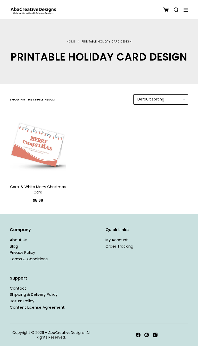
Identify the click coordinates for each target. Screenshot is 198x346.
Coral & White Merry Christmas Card (38, 189)
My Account (116, 239)
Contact (18, 288)
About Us (18, 239)
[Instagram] (155, 335)
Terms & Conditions (29, 258)
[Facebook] (138, 335)
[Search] (176, 9)
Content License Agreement (37, 307)
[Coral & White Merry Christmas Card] (38, 145)
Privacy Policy (22, 252)
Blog (14, 246)
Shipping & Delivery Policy (33, 294)
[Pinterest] (146, 335)
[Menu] (186, 9)
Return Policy (22, 300)
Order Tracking (119, 246)
